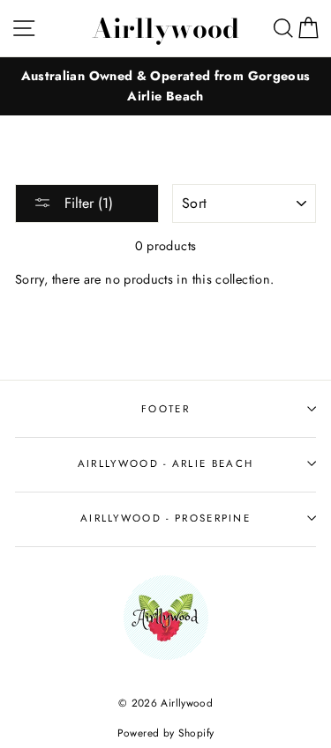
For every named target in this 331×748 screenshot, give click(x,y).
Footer (165, 409)
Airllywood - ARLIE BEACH (166, 463)
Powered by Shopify (165, 732)
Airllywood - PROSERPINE (165, 518)
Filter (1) (86, 203)
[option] (165, 86)
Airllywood (165, 28)
